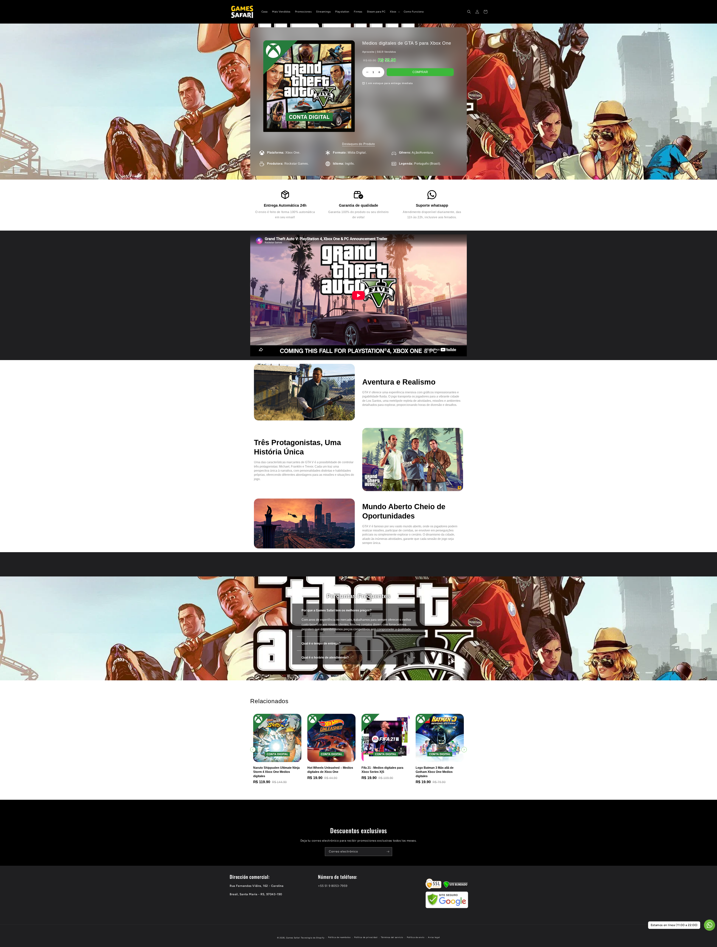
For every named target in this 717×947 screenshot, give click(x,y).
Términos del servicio (392, 937)
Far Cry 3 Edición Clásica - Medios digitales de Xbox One (413, 769)
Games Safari (293, 938)
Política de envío (415, 937)
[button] (394, 12)
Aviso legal (434, 937)
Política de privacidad (365, 937)
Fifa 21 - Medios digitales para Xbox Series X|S (304, 769)
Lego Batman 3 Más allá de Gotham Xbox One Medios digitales (356, 772)
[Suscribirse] (388, 851)
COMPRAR (420, 72)
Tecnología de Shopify (313, 938)
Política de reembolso (339, 937)
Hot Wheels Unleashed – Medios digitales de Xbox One (252, 769)
